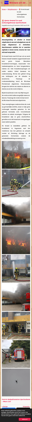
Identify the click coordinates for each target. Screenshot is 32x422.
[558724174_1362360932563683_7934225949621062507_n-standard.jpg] (16, 268)
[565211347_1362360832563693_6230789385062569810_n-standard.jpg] (16, 212)
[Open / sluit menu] (30, 3)
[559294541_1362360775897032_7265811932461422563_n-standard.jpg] (16, 240)
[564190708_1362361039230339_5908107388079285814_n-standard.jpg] (16, 325)
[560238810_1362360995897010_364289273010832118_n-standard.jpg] (16, 297)
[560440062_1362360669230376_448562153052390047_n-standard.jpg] (16, 354)
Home (4, 9)
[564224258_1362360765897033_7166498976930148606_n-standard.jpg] (16, 183)
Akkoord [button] (24, 419)
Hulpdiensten (12, 9)
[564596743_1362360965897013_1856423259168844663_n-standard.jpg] (16, 382)
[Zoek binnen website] (2, 3)
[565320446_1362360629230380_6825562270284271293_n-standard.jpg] (16, 155)
